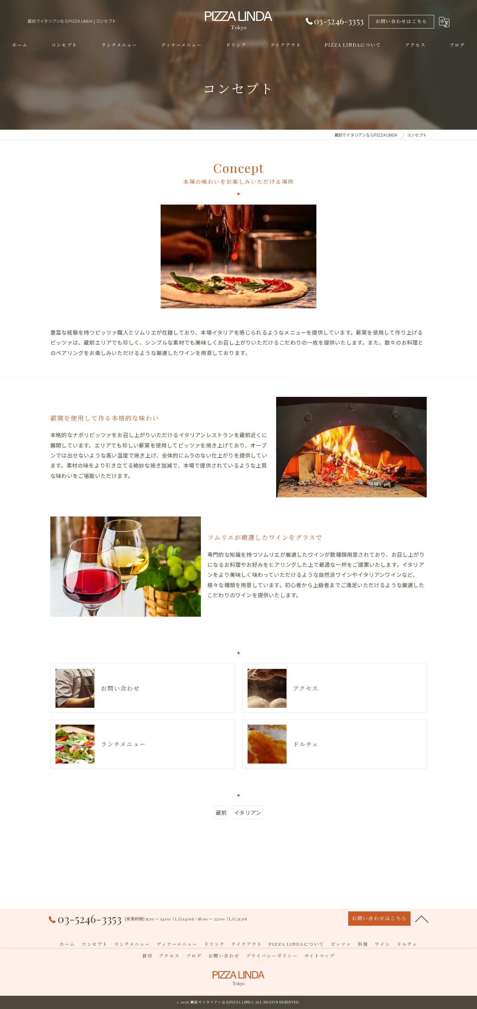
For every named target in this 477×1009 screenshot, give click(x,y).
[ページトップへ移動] (421, 918)
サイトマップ (319, 955)
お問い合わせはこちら (401, 21)
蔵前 (221, 812)
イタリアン (247, 812)
